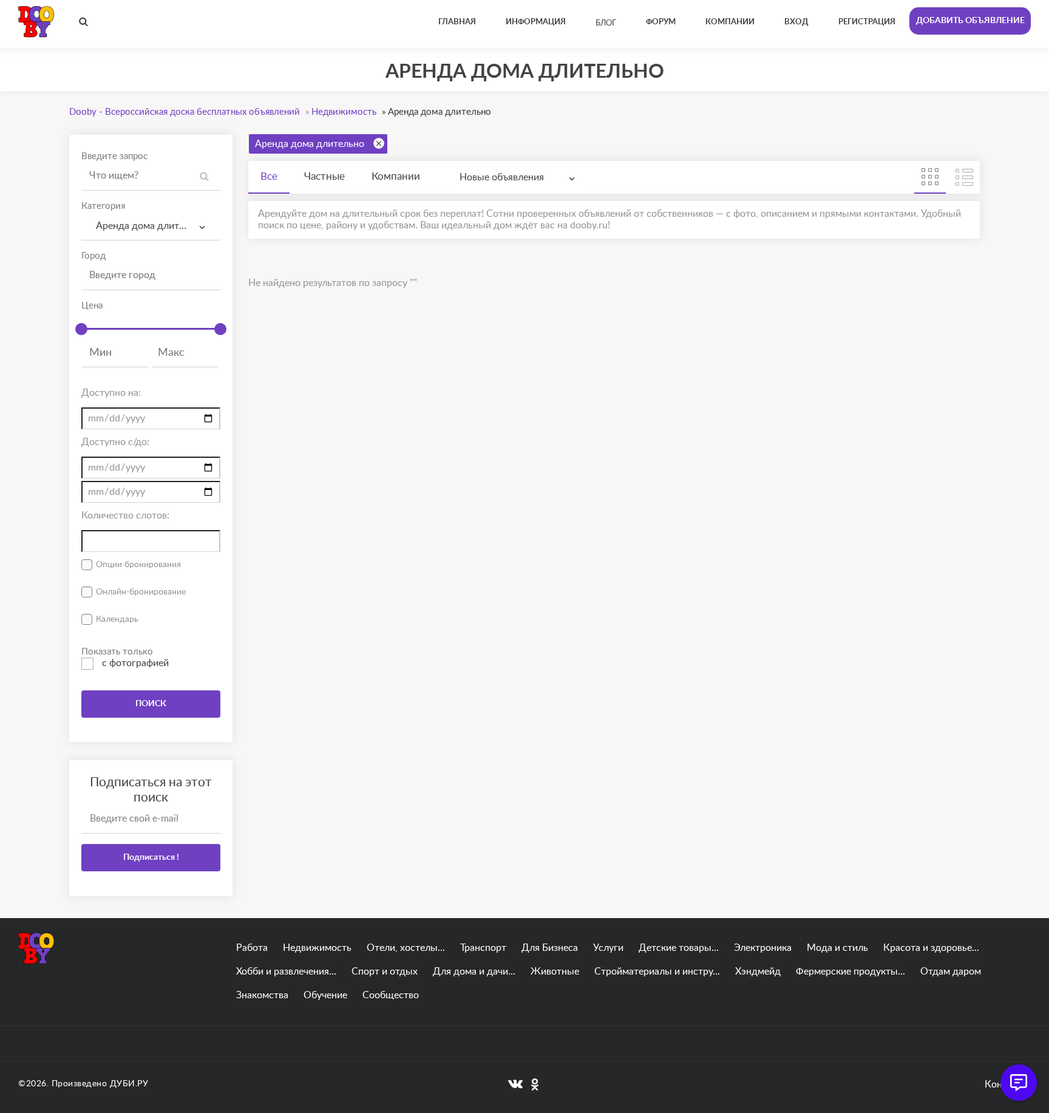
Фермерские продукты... (850, 971)
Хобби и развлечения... (286, 971)
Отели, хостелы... (406, 948)
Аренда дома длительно (309, 144)
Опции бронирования (138, 564)
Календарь (117, 619)
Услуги (608, 948)
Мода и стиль (837, 948)
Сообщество (390, 995)
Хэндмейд (758, 971)
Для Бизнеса (549, 948)
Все (268, 176)
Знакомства (262, 995)
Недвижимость (317, 948)
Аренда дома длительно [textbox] (148, 226)
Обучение (325, 995)
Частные (324, 176)
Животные (555, 971)
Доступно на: (111, 393)
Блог (606, 23)
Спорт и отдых (384, 971)
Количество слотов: (125, 515)
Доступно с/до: (115, 442)
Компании (396, 176)
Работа (252, 948)
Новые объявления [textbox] (502, 177)
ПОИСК (150, 703)
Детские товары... (679, 948)
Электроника (763, 948)
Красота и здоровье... (931, 948)
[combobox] (150, 226)
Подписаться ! (151, 857)
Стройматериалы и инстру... (657, 971)
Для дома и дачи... (474, 971)
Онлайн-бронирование (141, 592)
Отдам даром (950, 971)
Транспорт (483, 948)
